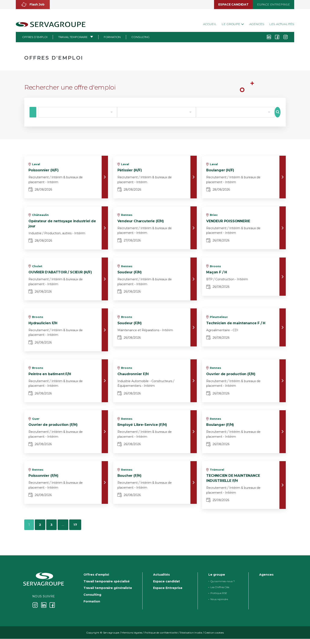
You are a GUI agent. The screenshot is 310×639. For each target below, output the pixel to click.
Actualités (161, 574)
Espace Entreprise (273, 4)
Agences (256, 24)
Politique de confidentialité (161, 632)
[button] (33, 4)
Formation (112, 37)
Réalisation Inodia (191, 632)
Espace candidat (233, 4)
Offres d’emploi (34, 37)
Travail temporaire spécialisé (107, 581)
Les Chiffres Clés (219, 587)
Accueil (210, 24)
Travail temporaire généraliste (108, 588)
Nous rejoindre (219, 599)
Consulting (140, 37)
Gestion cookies (214, 632)
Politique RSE (218, 593)
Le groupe (231, 24)
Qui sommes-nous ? (222, 581)
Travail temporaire (73, 37)
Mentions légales (131, 632)
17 (75, 525)
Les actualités (281, 24)
